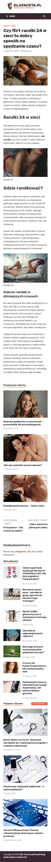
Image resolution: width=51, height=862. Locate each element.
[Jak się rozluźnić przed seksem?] (25, 448)
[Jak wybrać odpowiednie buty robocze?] (11, 631)
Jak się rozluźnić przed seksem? (22, 465)
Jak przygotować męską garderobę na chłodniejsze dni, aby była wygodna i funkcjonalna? (34, 573)
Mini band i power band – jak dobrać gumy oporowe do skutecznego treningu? (32, 595)
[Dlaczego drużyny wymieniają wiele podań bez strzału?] (11, 647)
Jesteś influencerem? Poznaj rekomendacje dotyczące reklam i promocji (23, 833)
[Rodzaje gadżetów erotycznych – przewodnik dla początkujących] (25, 405)
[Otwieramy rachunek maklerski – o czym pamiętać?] (25, 769)
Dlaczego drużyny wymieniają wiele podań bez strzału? (33, 649)
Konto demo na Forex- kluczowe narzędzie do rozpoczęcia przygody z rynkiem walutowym (25, 742)
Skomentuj (26, 51)
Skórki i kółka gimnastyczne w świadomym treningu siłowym (34, 615)
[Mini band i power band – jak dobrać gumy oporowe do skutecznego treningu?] (11, 590)
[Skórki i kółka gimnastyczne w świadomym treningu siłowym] (11, 611)
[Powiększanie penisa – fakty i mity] (25, 489)
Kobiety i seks (9, 26)
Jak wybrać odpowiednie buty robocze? (32, 633)
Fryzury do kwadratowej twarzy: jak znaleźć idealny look (34, 667)
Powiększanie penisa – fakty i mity (23, 505)
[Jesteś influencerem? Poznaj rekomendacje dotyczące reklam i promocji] (25, 812)
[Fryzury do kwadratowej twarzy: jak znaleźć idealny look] (11, 663)
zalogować (20, 551)
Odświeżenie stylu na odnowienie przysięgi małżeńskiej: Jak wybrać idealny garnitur (34, 688)
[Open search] (44, 16)
